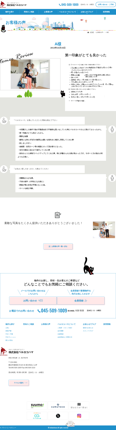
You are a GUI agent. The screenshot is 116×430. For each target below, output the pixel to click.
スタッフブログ (88, 331)
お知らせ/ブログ (87, 12)
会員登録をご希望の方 (65, 337)
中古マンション (11, 337)
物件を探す (9, 12)
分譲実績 (60, 334)
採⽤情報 (106, 12)
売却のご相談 (29, 12)
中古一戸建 (9, 334)
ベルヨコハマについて (67, 12)
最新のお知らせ (88, 328)
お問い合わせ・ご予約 (106, 4)
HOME (92, 32)
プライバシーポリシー (8, 428)
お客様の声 (48, 12)
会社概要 (60, 331)
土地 (7, 328)
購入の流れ (9, 340)
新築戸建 (8, 331)
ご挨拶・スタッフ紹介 (65, 328)
